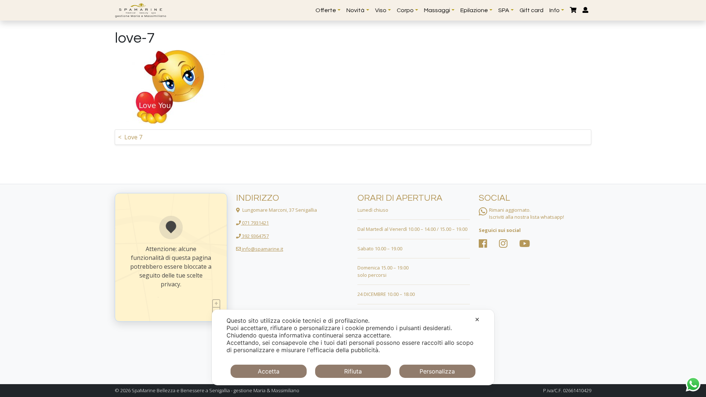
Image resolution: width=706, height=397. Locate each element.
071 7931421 (255, 222)
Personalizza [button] (437, 371)
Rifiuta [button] (353, 371)
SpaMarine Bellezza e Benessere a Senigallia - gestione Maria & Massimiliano (215, 390)
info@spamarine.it (262, 249)
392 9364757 (255, 236)
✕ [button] (477, 319)
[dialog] (353, 347)
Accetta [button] (268, 371)
